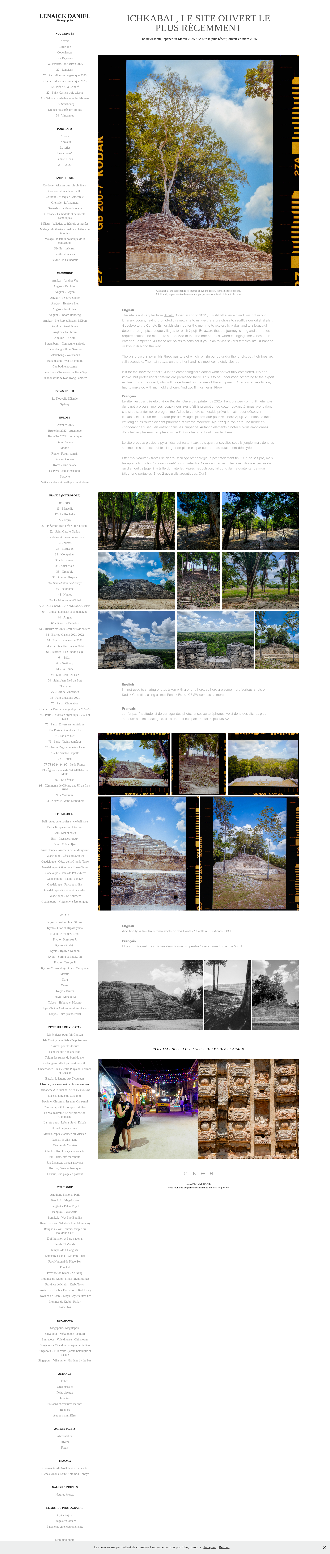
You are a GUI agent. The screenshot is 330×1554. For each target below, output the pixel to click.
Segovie (65, 476)
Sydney (64, 404)
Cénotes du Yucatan (65, 1145)
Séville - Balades (65, 254)
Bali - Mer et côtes (65, 832)
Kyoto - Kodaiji (64, 945)
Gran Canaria (65, 442)
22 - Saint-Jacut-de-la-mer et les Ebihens (64, 98)
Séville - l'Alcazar (64, 248)
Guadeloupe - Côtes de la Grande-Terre (65, 861)
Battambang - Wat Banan (65, 355)
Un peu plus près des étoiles (65, 109)
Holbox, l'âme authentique (65, 1168)
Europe (64, 417)
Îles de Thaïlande (64, 1244)
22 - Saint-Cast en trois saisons (64, 92)
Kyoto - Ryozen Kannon (65, 951)
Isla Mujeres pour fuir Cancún (65, 1034)
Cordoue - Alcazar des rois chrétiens (65, 185)
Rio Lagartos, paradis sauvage (65, 1162)
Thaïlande (65, 1187)
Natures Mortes (65, 1494)
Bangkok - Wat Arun (64, 1211)
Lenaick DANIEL (64, 16)
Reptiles (65, 1409)
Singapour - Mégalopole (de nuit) (65, 1333)
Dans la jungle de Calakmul (65, 1095)
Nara (65, 979)
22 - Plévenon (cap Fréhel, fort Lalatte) (64, 525)
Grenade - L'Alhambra (64, 202)
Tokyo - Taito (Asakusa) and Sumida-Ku (64, 1008)
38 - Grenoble (64, 571)
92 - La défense (64, 779)
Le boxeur (65, 141)
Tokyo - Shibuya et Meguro (65, 1002)
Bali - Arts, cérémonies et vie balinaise (65, 821)
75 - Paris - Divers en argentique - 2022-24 (65, 709)
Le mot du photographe (64, 1507)
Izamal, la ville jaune (64, 1139)
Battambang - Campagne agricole (65, 343)
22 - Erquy (64, 520)
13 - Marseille (65, 508)
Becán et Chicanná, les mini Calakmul (65, 1101)
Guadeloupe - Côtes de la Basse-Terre (65, 867)
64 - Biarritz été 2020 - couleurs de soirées (64, 629)
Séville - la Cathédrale (65, 259)
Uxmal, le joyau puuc (65, 1128)
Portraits (65, 128)
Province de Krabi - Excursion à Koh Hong (65, 1290)
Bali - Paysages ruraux (64, 838)
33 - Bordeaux (65, 548)
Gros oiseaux (65, 1386)
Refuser (224, 1547)
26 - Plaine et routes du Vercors (65, 537)
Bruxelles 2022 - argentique (65, 430)
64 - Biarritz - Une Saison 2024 (65, 646)
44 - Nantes (65, 594)
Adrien (65, 136)
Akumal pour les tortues (64, 1046)
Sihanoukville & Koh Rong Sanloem (65, 378)
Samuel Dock (65, 159)
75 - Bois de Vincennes (65, 692)
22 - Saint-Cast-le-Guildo (65, 531)
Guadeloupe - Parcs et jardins (64, 884)
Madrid (64, 447)
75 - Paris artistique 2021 (65, 697)
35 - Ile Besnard (64, 560)
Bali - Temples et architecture (64, 827)
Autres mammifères (65, 1415)
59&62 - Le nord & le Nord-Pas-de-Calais (64, 606)
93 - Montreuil (65, 795)
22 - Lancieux (64, 69)
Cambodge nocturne (65, 366)
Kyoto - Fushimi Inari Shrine (64, 922)
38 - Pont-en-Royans (64, 577)
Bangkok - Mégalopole (65, 1200)
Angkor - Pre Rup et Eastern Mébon (65, 320)
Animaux (64, 1373)
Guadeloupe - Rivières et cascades (64, 890)
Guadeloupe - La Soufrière (65, 896)
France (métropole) (64, 495)
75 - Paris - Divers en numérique (64, 724)
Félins (64, 1381)
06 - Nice (64, 502)
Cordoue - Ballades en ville (64, 191)
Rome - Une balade (65, 465)
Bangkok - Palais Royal (64, 1206)
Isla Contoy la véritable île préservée (65, 1040)
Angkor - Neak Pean (64, 309)
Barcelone (65, 46)
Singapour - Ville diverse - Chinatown (65, 1339)
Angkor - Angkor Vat (65, 280)
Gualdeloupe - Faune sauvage (65, 878)
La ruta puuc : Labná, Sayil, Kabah (65, 1122)
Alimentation (65, 1436)
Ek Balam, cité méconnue (64, 1156)
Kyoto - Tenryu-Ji (65, 962)
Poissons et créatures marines (64, 1404)
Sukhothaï (65, 1307)
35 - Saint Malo (64, 565)
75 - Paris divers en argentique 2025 (65, 75)
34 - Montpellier (64, 554)
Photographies (65, 20)
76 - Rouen (65, 758)
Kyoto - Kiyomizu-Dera (64, 933)
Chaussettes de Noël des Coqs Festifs (64, 1468)
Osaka (65, 985)
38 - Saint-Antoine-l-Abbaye (65, 583)
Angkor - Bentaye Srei (64, 303)
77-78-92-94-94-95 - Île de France (64, 764)
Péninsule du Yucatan (64, 1027)
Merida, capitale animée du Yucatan (64, 1134)
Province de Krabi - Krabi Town (64, 1284)
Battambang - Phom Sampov (64, 349)
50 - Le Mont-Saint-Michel (65, 600)
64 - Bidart (64, 657)
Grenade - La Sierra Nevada (65, 208)
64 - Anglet (65, 617)
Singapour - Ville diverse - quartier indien (65, 1345)
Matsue (64, 973)
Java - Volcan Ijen (65, 844)
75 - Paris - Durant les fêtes (65, 730)
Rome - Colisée (64, 459)
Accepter (210, 1547)
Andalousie (65, 178)
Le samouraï (64, 153)
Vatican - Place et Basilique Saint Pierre (65, 482)
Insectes (65, 1398)
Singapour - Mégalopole (64, 1328)
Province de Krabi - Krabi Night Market (65, 1278)
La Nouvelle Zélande (65, 398)
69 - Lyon (65, 686)
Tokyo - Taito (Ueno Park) (65, 1014)
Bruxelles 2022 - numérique (65, 436)
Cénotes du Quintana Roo (64, 1051)
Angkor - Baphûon (64, 286)
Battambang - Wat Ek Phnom (64, 360)
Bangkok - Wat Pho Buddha (65, 1217)
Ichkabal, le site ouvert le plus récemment (65, 1084)
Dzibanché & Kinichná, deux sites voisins (65, 1090)
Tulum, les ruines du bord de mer (65, 1057)
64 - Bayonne (65, 58)
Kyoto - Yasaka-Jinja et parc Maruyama (65, 968)
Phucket (65, 1267)
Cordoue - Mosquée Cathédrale (65, 196)
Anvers (64, 41)
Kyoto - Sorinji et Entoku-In (65, 956)
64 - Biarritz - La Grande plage (64, 651)
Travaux (65, 1460)
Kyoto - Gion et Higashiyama (65, 928)
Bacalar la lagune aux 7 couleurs (64, 1078)
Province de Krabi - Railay (65, 1301)
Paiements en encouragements (65, 1526)
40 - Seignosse (65, 588)
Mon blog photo (64, 1539)
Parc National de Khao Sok (64, 1261)
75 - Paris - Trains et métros (64, 741)
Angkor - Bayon (65, 292)
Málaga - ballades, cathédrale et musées (64, 223)
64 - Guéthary (64, 663)
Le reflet (65, 147)
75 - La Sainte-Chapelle (64, 753)
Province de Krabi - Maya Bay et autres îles (65, 1295)
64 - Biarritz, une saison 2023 (64, 640)
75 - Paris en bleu (64, 735)
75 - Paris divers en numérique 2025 (65, 81)
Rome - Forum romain (64, 453)
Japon (64, 915)
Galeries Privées (65, 1487)
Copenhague (64, 52)
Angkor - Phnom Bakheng (65, 314)
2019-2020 (64, 164)
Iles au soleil (64, 814)
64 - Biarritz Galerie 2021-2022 (65, 634)
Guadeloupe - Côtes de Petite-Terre (65, 873)
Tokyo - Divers (65, 991)
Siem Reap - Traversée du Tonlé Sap (65, 372)
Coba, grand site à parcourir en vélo (64, 1063)
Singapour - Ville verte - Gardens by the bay (64, 1360)
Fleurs (65, 1447)
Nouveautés (65, 33)
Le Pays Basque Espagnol (65, 470)
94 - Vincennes (65, 115)
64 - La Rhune (65, 669)
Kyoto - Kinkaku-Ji (65, 939)
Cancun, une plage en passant (65, 1174)
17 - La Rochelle (65, 514)
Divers (65, 1441)
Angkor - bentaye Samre (65, 297)
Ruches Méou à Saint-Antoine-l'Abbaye (65, 1473)
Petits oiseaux (65, 1392)
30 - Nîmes (64, 543)
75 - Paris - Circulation (64, 703)
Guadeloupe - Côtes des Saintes (65, 855)
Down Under (64, 391)
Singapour (65, 1320)
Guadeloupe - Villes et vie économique (64, 901)
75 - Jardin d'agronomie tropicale (65, 747)
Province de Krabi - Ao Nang (64, 1273)
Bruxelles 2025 (65, 425)
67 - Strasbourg (65, 104)
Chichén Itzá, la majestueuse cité (64, 1151)
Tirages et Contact (65, 1520)
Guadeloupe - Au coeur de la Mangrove (65, 850)
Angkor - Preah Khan (65, 326)
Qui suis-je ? (64, 1515)
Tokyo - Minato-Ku (65, 996)
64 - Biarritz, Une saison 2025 (65, 64)
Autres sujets (64, 1428)
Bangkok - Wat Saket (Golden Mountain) (65, 1223)
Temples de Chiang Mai (64, 1250)
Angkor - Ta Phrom (65, 332)
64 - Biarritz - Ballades (64, 623)
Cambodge (65, 273)
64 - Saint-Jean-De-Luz (65, 674)
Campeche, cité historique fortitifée (65, 1107)
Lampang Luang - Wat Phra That (65, 1255)
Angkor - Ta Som (64, 337)
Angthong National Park (65, 1194)
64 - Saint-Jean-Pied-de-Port (65, 680)
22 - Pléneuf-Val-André (65, 86)
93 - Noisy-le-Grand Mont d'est (65, 800)
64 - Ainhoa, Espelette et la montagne (64, 611)
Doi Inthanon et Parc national (64, 1238)
